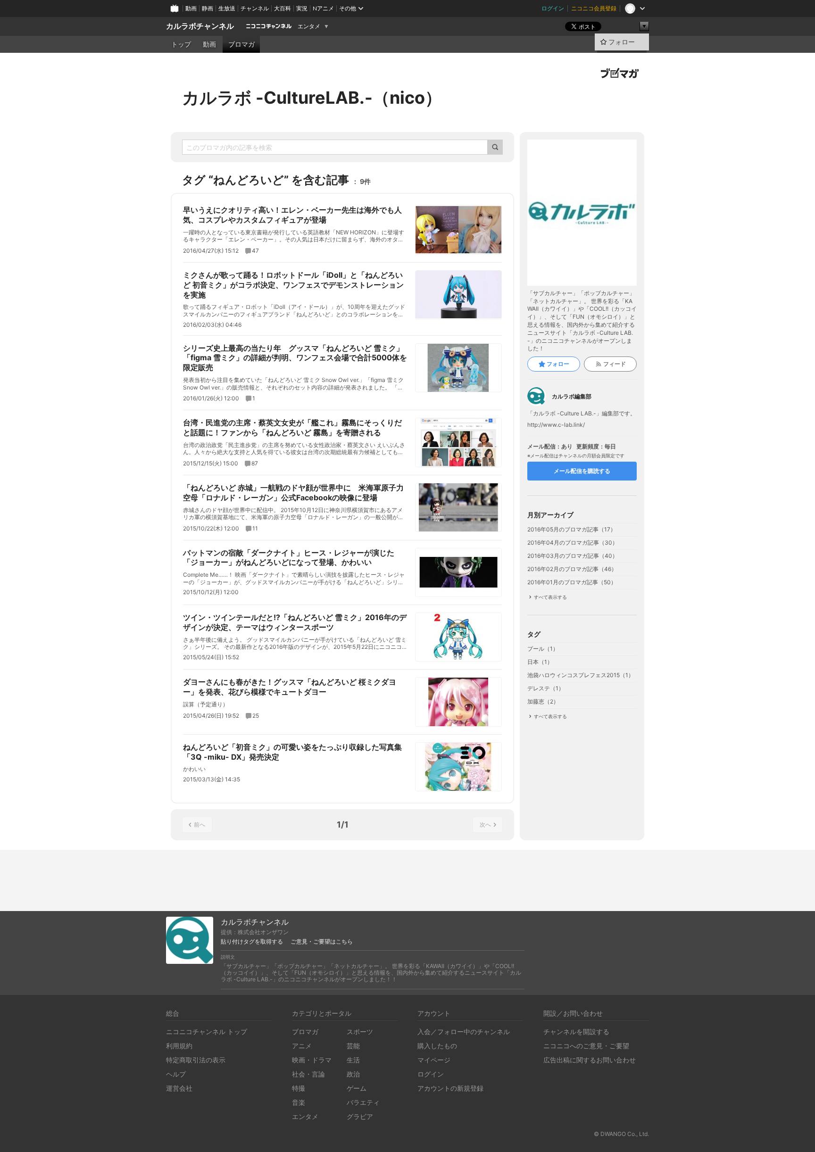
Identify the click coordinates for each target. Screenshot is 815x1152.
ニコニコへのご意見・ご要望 (586, 1046)
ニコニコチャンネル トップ (206, 1032)
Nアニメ (323, 8)
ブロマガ (241, 44)
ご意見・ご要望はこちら (322, 942)
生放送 (226, 8)
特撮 (298, 1088)
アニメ (302, 1046)
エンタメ (309, 26)
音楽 (298, 1102)
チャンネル (255, 8)
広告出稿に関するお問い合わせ (589, 1060)
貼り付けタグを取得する (252, 942)
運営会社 (179, 1088)
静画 (207, 8)
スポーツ (360, 1032)
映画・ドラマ (312, 1060)
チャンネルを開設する (576, 1032)
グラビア (360, 1116)
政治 (353, 1074)
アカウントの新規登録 (450, 1088)
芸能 (353, 1046)
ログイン (552, 8)
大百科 (282, 8)
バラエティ (363, 1102)
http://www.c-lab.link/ (556, 425)
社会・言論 (308, 1074)
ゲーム (356, 1088)
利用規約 (179, 1046)
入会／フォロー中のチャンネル (463, 1032)
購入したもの (437, 1046)
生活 (353, 1060)
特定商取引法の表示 (195, 1060)
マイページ (433, 1060)
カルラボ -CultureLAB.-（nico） (312, 97)
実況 (302, 8)
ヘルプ (176, 1074)
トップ (181, 44)
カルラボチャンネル (200, 26)
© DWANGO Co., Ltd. (621, 1133)
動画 (191, 8)
